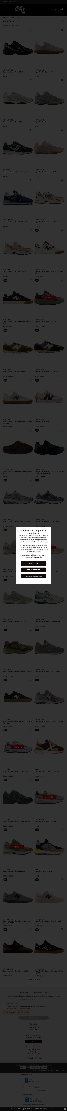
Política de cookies (36, 557)
